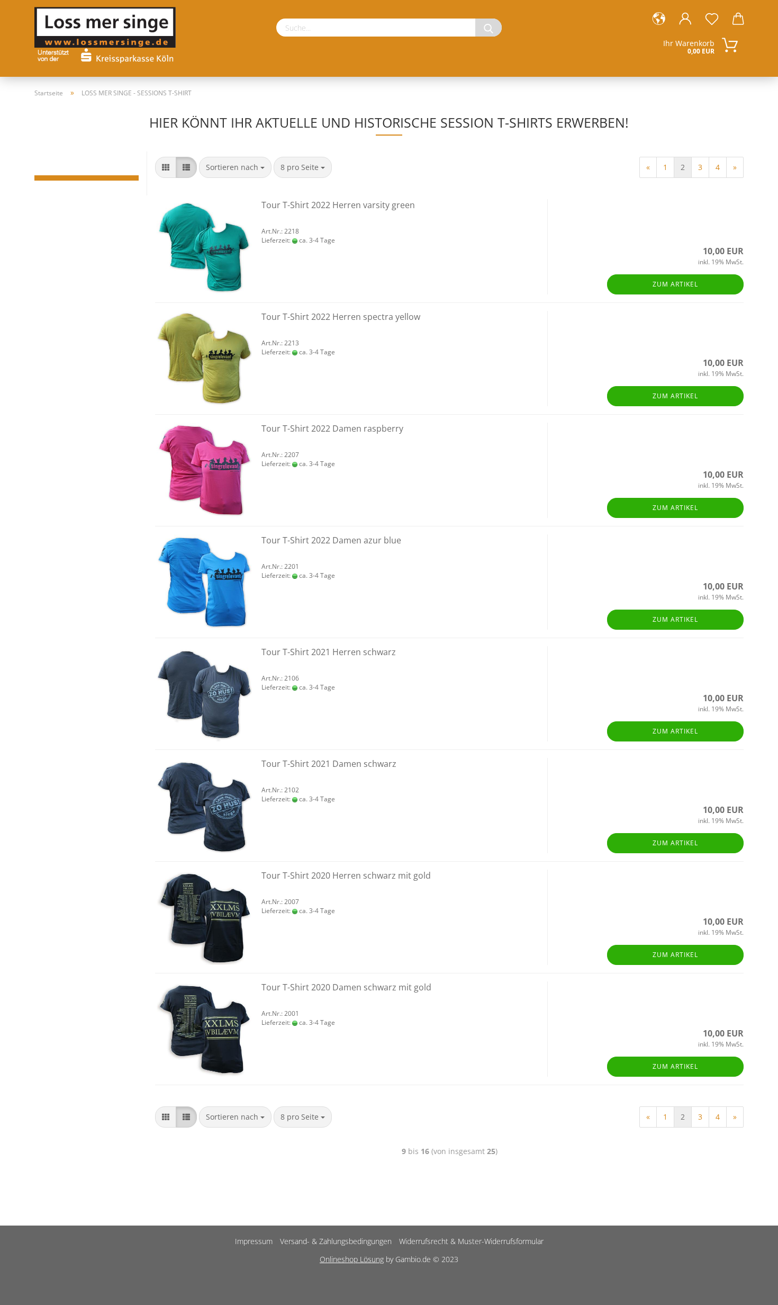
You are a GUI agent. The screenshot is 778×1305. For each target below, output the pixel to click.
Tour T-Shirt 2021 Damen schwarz (328, 764)
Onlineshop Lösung (352, 1259)
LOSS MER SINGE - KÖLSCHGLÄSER (86, 162)
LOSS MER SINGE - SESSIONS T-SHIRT (86, 178)
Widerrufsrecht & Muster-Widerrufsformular (471, 1241)
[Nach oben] (749, 1289)
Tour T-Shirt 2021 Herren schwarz (328, 652)
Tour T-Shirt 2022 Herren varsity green (338, 205)
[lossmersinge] (109, 32)
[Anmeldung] (685, 19)
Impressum (254, 1241)
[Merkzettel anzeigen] (712, 19)
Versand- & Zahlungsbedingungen (336, 1241)
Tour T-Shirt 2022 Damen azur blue (331, 540)
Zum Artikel (675, 284)
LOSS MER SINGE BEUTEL (86, 183)
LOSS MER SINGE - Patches (86, 172)
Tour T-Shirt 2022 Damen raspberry (332, 428)
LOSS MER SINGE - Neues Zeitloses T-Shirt (86, 167)
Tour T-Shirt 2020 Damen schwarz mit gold (346, 987)
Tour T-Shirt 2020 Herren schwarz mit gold (346, 875)
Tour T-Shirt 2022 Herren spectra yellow (340, 317)
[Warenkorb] (738, 19)
